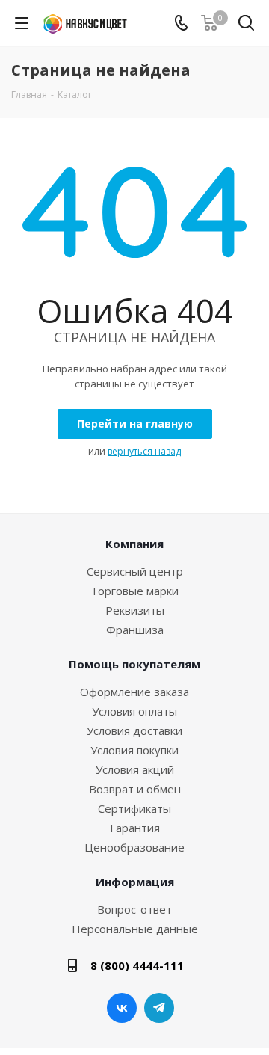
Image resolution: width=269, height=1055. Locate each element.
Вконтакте (122, 1008)
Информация (135, 881)
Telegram (159, 1008)
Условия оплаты (134, 711)
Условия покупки (134, 749)
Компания (134, 543)
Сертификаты (134, 808)
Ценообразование (134, 847)
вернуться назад (144, 451)
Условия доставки (134, 730)
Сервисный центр (135, 571)
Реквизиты (134, 610)
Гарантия (135, 827)
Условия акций (135, 769)
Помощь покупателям (134, 663)
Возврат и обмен (135, 788)
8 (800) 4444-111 (137, 965)
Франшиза (135, 629)
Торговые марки (134, 590)
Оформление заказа (134, 691)
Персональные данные (135, 928)
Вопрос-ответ (134, 909)
